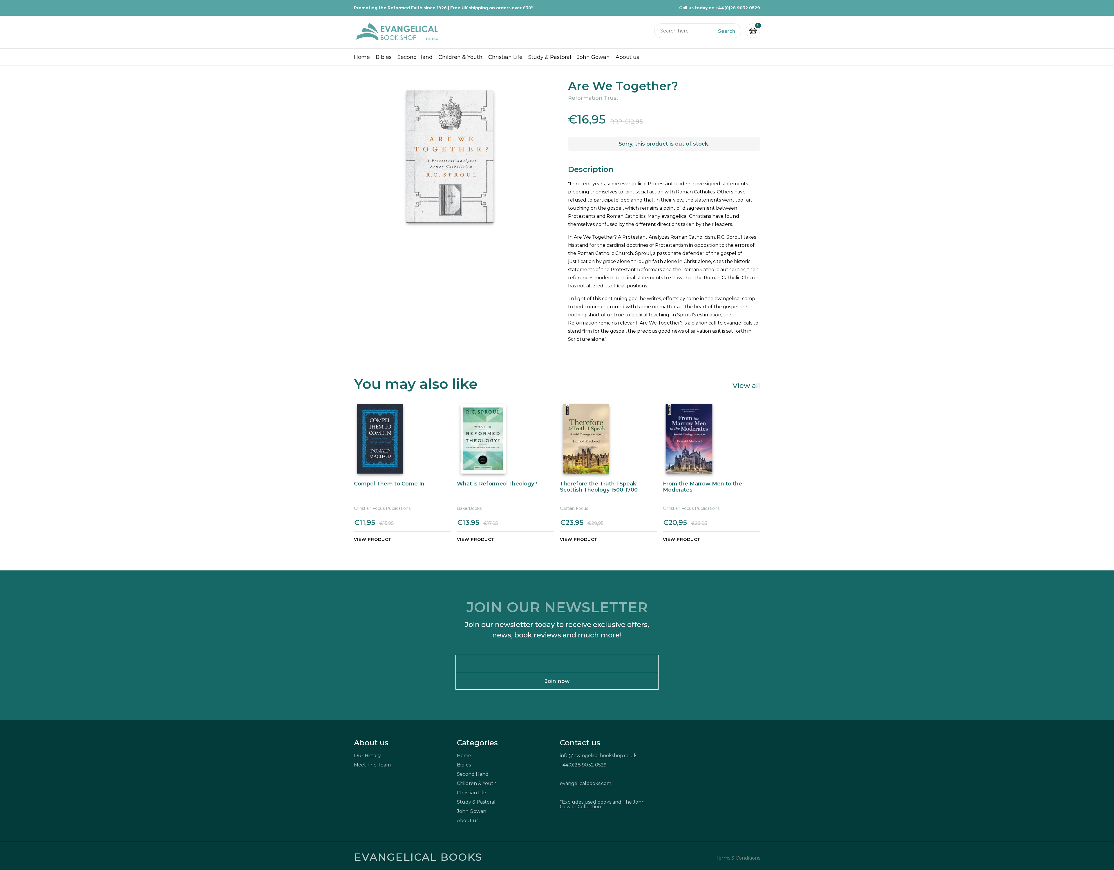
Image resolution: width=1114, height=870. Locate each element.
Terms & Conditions (738, 858)
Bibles (384, 57)
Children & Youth (460, 57)
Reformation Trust (593, 98)
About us (627, 57)
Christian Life (505, 57)
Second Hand (415, 57)
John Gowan (593, 57)
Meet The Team (372, 765)
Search (726, 31)
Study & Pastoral (549, 57)
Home (362, 57)
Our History (367, 755)
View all (746, 385)
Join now (557, 681)
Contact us (580, 742)
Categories (477, 742)
